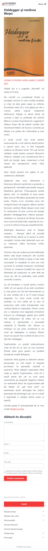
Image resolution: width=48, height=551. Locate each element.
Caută (24, 504)
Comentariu (8, 422)
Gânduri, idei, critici (11, 516)
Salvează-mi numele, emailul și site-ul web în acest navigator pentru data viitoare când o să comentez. (24, 472)
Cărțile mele (9, 533)
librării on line (17, 409)
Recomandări (9, 520)
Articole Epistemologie (13, 529)
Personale (8, 537)
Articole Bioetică (11, 525)
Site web (7, 462)
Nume (7, 444)
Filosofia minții (10, 512)
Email (6, 453)
